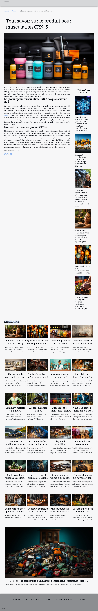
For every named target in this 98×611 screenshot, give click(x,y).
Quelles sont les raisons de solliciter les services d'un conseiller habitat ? (15, 479)
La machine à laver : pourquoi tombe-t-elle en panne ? (15, 511)
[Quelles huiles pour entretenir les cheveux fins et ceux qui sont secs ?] (82, 499)
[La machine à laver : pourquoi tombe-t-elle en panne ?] (15, 499)
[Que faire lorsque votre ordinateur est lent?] (60, 499)
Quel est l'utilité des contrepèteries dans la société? (82, 269)
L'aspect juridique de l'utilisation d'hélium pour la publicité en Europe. (83, 160)
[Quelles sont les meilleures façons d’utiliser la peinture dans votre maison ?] (60, 399)
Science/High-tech (65, 600)
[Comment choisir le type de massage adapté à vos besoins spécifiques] (83, 219)
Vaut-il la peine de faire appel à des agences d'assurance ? (83, 412)
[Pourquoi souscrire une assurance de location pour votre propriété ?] (37, 499)
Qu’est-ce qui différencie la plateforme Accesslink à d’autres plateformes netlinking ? (81, 123)
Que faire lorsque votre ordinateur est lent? (60, 511)
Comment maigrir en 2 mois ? (15, 409)
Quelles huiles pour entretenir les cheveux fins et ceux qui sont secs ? (82, 513)
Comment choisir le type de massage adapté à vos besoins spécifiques (82, 236)
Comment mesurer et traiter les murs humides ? (83, 343)
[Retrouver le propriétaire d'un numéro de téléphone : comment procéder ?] (49, 552)
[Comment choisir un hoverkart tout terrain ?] (82, 466)
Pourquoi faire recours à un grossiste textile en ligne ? (83, 445)
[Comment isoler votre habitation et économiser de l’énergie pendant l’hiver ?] (37, 432)
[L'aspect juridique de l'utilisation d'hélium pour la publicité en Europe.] (83, 143)
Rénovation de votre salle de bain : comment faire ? (15, 377)
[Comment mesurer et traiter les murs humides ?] (82, 331)
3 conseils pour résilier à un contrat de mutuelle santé (60, 478)
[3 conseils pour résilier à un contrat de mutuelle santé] (60, 466)
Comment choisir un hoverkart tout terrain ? (82, 478)
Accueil (6, 11)
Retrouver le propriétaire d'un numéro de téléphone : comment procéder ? (49, 580)
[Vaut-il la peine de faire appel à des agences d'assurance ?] (82, 399)
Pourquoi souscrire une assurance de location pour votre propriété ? (38, 513)
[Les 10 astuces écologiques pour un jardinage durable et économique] (83, 285)
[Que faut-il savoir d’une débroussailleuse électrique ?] (37, 399)
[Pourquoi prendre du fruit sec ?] (60, 331)
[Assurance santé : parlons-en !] (60, 365)
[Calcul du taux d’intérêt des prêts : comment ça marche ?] (82, 365)
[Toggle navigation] (6, 3)
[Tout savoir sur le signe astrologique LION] (37, 466)
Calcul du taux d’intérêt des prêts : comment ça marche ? (83, 378)
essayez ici (8, 115)
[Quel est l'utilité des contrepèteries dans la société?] (83, 254)
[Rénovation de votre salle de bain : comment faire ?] (15, 365)
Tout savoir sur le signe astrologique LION (38, 478)
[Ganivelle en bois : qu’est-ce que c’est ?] (37, 365)
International (33, 600)
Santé (48, 600)
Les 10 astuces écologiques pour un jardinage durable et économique (81, 303)
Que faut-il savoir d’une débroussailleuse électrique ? (38, 412)
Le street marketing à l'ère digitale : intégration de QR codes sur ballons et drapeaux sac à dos (82, 198)
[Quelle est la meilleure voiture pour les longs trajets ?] (15, 432)
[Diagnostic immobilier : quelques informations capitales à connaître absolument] (60, 432)
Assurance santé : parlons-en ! (60, 375)
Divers (14, 11)
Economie (16, 600)
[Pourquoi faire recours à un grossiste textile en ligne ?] (82, 432)
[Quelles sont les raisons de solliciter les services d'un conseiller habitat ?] (15, 466)
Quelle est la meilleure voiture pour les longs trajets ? (15, 445)
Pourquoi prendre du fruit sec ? (60, 342)
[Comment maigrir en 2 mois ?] (15, 399)
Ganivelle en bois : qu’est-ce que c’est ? (38, 375)
